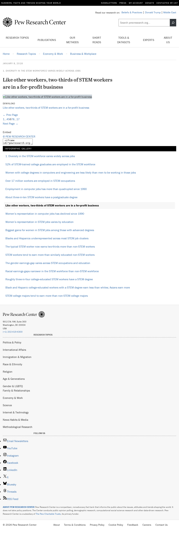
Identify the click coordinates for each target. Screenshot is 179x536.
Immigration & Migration (17, 357)
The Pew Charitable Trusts (48, 513)
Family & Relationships (16, 390)
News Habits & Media (15, 419)
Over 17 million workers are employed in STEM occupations (40, 180)
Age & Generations (14, 378)
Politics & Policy (12, 342)
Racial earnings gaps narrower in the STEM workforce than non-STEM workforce (52, 271)
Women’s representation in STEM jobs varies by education (39, 222)
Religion (7, 371)
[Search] (173, 22)
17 (18, 119)
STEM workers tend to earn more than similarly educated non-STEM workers (50, 254)
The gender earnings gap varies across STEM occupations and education (47, 263)
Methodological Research (17, 427)
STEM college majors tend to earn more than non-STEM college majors (46, 295)
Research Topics (17, 37)
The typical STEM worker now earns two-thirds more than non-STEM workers (50, 246)
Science (7, 405)
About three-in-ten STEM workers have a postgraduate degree (41, 197)
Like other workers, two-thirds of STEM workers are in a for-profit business (46, 107)
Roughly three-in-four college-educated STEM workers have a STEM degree (49, 279)
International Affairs (14, 349)
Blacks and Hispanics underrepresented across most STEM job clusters (46, 238)
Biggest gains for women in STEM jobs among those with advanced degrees (49, 230)
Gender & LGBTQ (13, 386)
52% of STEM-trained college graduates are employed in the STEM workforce (50, 164)
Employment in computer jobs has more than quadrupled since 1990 (46, 189)
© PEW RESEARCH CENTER (19, 136)
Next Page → (10, 123)
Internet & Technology (16, 412)
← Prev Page (10, 115)
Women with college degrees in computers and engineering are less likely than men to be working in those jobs (70, 172)
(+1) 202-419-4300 (13, 331)
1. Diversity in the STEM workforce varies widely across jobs (42, 70)
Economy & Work (13, 398)
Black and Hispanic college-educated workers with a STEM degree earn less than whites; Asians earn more (67, 287)
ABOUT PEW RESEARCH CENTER (19, 507)
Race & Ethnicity (12, 364)
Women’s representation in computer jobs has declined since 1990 (44, 213)
